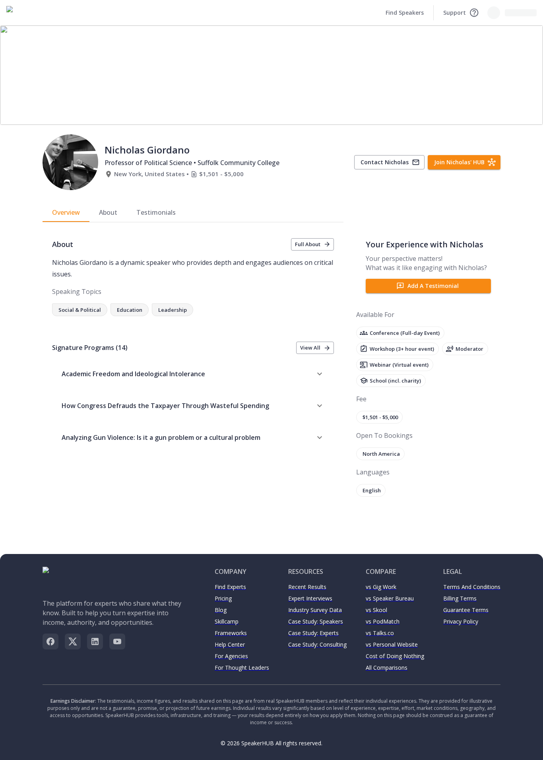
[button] (193, 373)
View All (310, 347)
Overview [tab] (66, 212)
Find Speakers (405, 12)
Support (454, 12)
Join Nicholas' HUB (459, 162)
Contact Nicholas (385, 162)
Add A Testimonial (433, 286)
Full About (307, 244)
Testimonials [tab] (156, 212)
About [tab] (108, 212)
